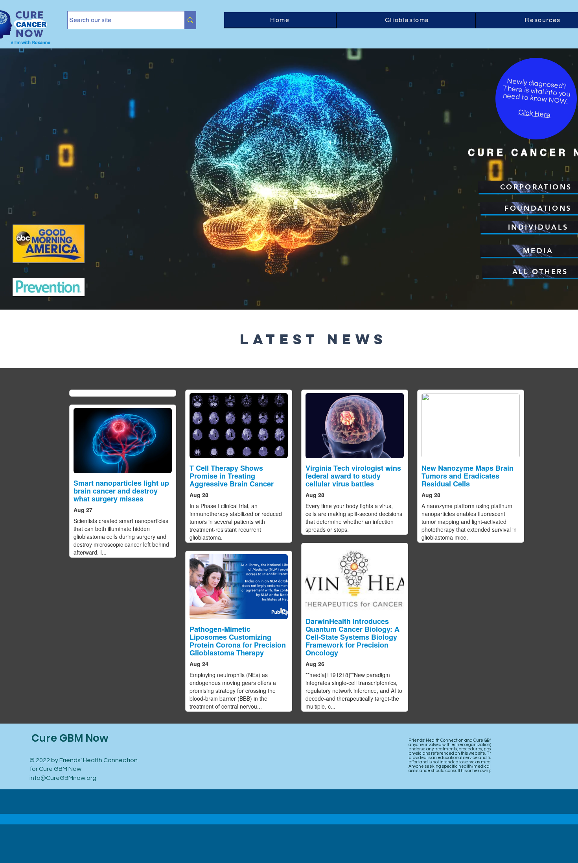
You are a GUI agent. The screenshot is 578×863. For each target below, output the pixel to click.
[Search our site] (190, 20)
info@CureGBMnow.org (62, 778)
